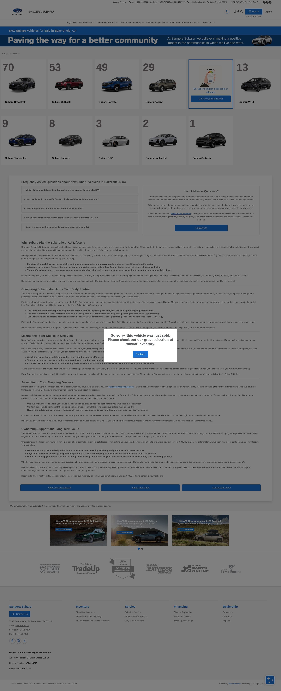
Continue (140, 354)
